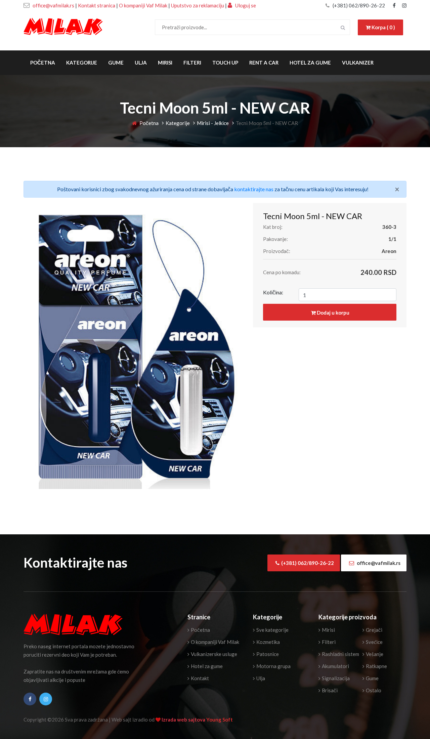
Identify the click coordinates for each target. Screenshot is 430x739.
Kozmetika (267, 642)
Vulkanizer (358, 62)
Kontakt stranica (96, 5)
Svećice (374, 642)
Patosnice (267, 654)
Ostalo (373, 690)
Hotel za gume (310, 62)
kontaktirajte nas (253, 189)
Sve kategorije (272, 630)
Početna (42, 62)
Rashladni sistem (340, 654)
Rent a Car (263, 62)
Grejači (373, 630)
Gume (116, 62)
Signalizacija (335, 678)
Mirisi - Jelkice (213, 123)
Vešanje (374, 654)
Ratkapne (376, 666)
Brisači (329, 690)
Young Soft (219, 719)
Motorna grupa (273, 666)
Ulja (141, 62)
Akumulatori (335, 666)
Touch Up (225, 62)
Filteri (192, 62)
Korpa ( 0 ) (383, 27)
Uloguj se (245, 5)
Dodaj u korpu (332, 313)
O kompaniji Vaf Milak (143, 5)
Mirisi (165, 62)
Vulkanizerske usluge (213, 654)
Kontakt (199, 678)
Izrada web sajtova (184, 719)
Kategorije (81, 62)
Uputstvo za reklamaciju (198, 5)
